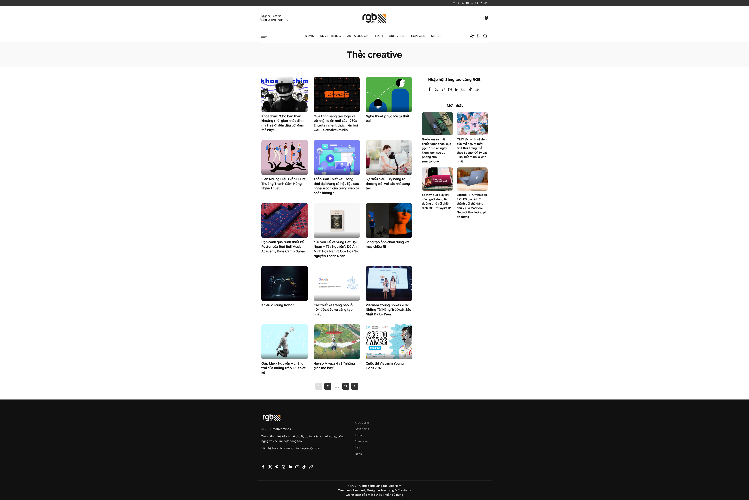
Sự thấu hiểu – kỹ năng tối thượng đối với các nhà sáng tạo (388, 183)
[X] (458, 3)
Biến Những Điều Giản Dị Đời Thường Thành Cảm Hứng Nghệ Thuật (283, 183)
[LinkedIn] (472, 3)
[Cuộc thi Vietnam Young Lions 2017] (389, 341)
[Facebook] (454, 3)
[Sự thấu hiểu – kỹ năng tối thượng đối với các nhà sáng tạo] (389, 157)
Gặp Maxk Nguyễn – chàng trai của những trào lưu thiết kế (283, 368)
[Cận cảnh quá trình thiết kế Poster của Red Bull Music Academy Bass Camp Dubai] (284, 220)
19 (345, 386)
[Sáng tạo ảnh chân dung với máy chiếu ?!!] (389, 220)
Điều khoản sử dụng (389, 494)
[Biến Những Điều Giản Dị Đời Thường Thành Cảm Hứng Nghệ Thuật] (284, 157)
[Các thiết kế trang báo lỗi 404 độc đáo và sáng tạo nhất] (337, 283)
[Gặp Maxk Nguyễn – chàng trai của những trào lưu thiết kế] (284, 341)
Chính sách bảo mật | (361, 494)
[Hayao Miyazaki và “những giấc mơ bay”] (337, 341)
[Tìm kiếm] (485, 36)
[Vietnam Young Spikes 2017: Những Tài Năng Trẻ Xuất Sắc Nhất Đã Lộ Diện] (389, 283)
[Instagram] (467, 3)
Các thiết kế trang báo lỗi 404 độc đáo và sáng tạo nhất (333, 309)
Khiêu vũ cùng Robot (277, 305)
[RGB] (375, 18)
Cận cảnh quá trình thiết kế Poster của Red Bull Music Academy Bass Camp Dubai (283, 246)
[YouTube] (476, 3)
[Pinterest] (463, 3)
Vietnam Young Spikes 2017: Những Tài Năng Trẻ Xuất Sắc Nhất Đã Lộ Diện (388, 309)
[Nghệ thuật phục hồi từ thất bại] (389, 94)
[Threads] (485, 3)
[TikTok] (481, 3)
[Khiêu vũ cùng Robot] (284, 283)
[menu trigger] (266, 36)
